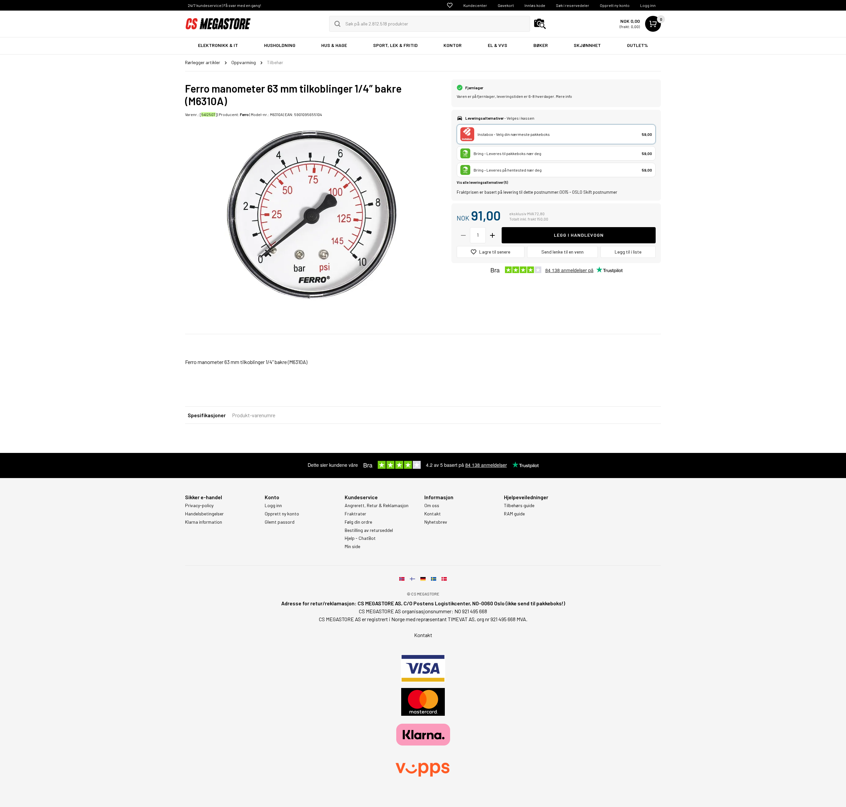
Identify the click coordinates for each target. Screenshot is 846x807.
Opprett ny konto (615, 5)
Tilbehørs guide (519, 505)
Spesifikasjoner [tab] (207, 415)
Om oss (431, 505)
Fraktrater (355, 513)
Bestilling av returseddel (369, 530)
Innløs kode (534, 5)
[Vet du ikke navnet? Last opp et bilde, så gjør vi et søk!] (540, 24)
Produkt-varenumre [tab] (253, 415)
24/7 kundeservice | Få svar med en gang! (224, 5)
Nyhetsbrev (435, 522)
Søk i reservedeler (572, 5)
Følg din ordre (358, 522)
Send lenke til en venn (562, 252)
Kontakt (432, 513)
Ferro (244, 114)
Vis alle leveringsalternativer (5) (482, 182)
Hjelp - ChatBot (360, 538)
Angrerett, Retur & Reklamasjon (376, 505)
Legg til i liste (628, 252)
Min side (352, 546)
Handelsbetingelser (204, 513)
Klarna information (203, 522)
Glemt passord (279, 522)
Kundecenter (475, 5)
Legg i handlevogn (579, 235)
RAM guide (514, 513)
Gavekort (506, 5)
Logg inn (648, 5)
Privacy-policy (199, 505)
